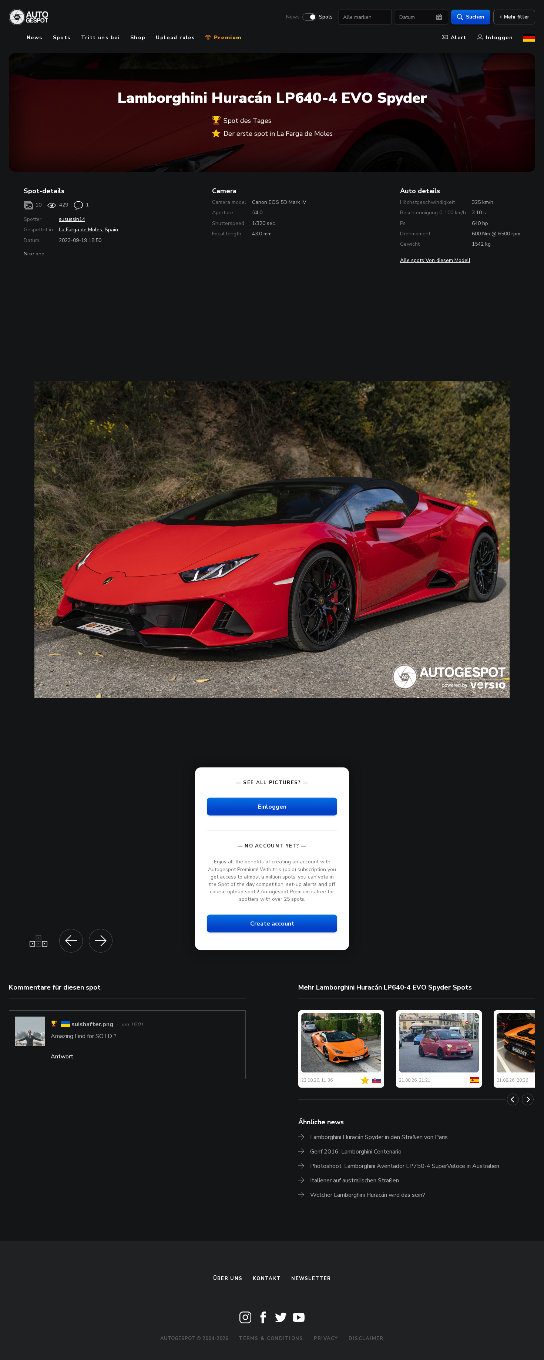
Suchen (475, 16)
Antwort (62, 1056)
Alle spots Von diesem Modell (435, 260)
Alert (459, 37)
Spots (326, 17)
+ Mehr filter (514, 16)
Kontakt (267, 1278)
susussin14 (72, 219)
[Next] (527, 1099)
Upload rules (175, 37)
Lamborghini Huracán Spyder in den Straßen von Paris (379, 1137)
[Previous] (513, 1099)
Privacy (326, 1338)
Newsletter (311, 1278)
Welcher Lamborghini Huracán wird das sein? (367, 1195)
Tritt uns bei (100, 37)
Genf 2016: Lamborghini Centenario (356, 1152)
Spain (111, 229)
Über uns (227, 1278)
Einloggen (272, 807)
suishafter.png (92, 1025)
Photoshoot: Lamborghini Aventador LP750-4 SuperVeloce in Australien (404, 1166)
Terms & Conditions (271, 1338)
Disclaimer (366, 1338)
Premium (226, 37)
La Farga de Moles (80, 229)
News (293, 17)
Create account (272, 924)
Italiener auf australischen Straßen (354, 1180)
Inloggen (499, 37)
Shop (138, 37)
